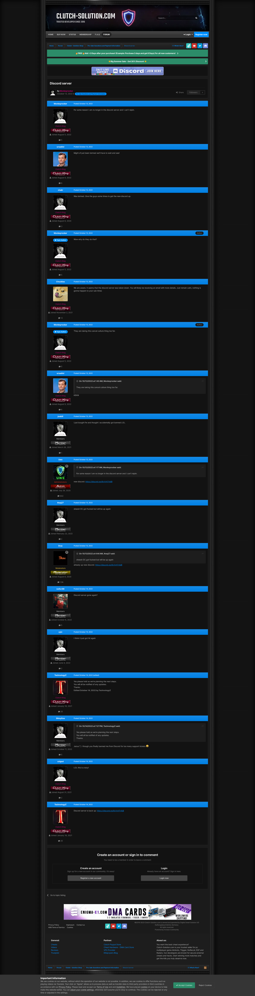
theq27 (60, 503)
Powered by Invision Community (167, 930)
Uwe (60, 459)
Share (181, 92)
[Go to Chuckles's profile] (60, 294)
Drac (60, 546)
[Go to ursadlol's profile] (60, 159)
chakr (60, 190)
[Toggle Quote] (77, 381)
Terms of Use (102, 987)
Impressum (70, 925)
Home (50, 34)
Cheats (54, 944)
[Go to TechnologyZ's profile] (60, 687)
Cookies (70, 927)
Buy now (61, 34)
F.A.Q (97, 34)
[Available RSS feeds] (205, 967)
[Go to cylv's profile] (60, 644)
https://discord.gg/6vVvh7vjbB (98, 481)
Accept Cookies (185, 985)
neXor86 (60, 589)
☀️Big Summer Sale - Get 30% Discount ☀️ (127, 61)
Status (72, 34)
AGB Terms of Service (56, 927)
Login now (164, 878)
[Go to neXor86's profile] (60, 601)
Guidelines (120, 987)
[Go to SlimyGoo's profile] (60, 730)
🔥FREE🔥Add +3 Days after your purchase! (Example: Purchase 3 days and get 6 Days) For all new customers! (125, 53)
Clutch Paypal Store (112, 944)
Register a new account (90, 878)
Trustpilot (55, 953)
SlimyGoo (60, 718)
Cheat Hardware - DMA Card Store (119, 947)
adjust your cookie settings (82, 990)
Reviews (54, 950)
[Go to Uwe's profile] (60, 472)
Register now (201, 34)
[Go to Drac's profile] (60, 558)
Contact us (81, 925)
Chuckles (60, 281)
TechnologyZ (60, 675)
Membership (85, 34)
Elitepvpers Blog (111, 953)
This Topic (186, 18)
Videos (54, 947)
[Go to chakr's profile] (60, 202)
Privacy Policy (53, 925)
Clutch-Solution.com (152, 922)
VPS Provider (109, 950)
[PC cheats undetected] (127, 71)
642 (61, 496)
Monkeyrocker (60, 104)
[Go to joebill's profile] (60, 428)
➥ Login (188, 34)
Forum (106, 34)
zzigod (60, 761)
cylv (60, 632)
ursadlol (60, 147)
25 (61, 711)
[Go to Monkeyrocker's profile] (53, 92)
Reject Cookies (205, 985)
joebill (60, 416)
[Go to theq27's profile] (60, 515)
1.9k (61, 582)
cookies (144, 987)
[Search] (196, 18)
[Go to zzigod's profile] (60, 773)
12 (61, 318)
